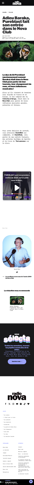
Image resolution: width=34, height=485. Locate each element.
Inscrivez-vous (16, 361)
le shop (6, 434)
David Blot (17, 269)
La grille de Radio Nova (10, 427)
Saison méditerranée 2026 (9, 466)
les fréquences (7, 429)
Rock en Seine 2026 (8, 463)
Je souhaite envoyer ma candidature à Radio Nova (24, 460)
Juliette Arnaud (7, 458)
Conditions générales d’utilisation (23, 457)
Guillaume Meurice (7, 455)
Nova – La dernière (23, 453)
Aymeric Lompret (7, 461)
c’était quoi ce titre (9, 417)
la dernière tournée (9, 436)
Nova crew (20, 449)
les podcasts (7, 419)
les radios (6, 415)
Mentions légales (22, 451)
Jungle (4, 452)
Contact (20, 447)
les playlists (7, 422)
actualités (6, 424)
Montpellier (6, 472)
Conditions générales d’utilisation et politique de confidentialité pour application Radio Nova (24, 465)
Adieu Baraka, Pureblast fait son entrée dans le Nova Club (16, 308)
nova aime (6, 431)
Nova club (4, 228)
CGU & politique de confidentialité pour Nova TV (23, 470)
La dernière (6, 450)
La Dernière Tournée (23, 473)
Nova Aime (5, 447)
